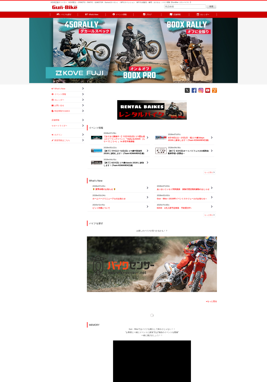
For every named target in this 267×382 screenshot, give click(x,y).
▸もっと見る (211, 301)
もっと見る (208, 172)
